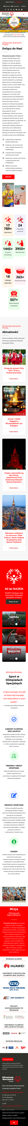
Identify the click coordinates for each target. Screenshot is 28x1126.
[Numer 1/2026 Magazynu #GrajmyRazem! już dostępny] (14, 387)
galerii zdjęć (17, 34)
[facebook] (5, 9)
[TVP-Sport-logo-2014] (17, 1047)
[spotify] (21, 9)
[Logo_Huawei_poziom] (14, 963)
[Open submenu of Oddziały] (26, 6)
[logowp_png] (23, 1047)
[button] (18, 6)
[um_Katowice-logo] (22, 1032)
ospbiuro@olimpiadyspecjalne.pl (12, 1106)
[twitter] (8, 9)
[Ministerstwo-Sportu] (19, 1016)
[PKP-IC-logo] (14, 996)
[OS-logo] (8, 13)
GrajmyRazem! (18, 2)
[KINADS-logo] (4, 1047)
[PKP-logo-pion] (14, 981)
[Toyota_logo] (14, 1033)
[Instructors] (14, 654)
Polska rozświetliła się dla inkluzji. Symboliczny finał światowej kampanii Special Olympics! (14, 477)
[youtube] (16, 9)
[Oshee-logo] (6, 1033)
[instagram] (11, 9)
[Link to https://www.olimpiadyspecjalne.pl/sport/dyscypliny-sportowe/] (14, 795)
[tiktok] (13, 9)
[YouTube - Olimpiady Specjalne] (14, 619)
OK (14, 1123)
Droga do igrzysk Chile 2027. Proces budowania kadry (14, 370)
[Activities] (14, 637)
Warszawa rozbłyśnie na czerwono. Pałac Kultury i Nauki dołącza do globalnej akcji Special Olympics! (14, 537)
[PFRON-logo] (8, 1015)
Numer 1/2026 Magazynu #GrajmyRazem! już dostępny (14, 422)
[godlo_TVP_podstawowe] (11, 1047)
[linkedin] (19, 9)
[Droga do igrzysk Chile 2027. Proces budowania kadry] (14, 350)
